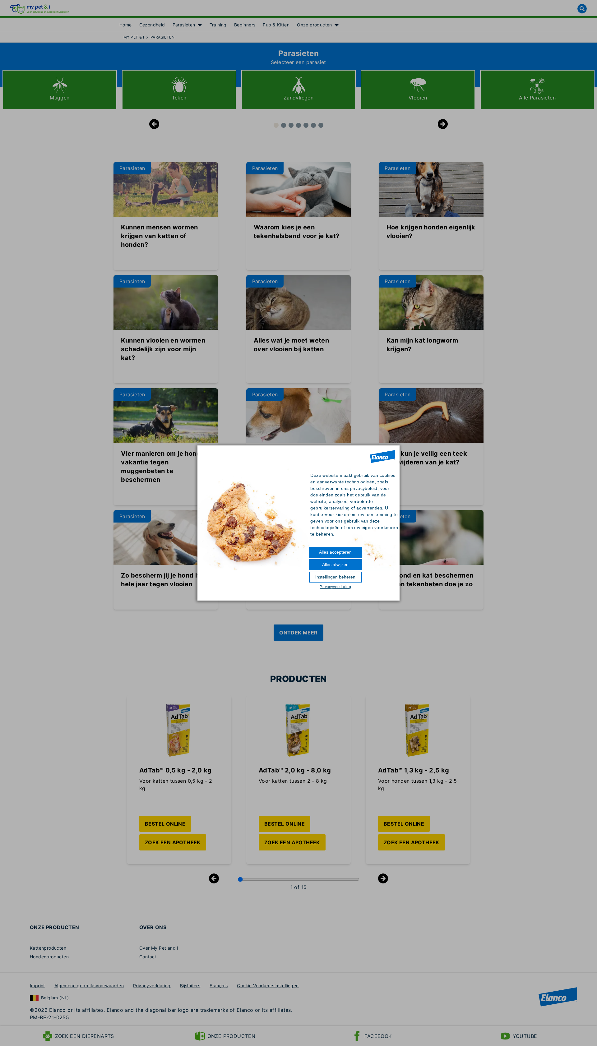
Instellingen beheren (335, 576)
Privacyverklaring (335, 587)
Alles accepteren (335, 552)
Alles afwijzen (335, 564)
